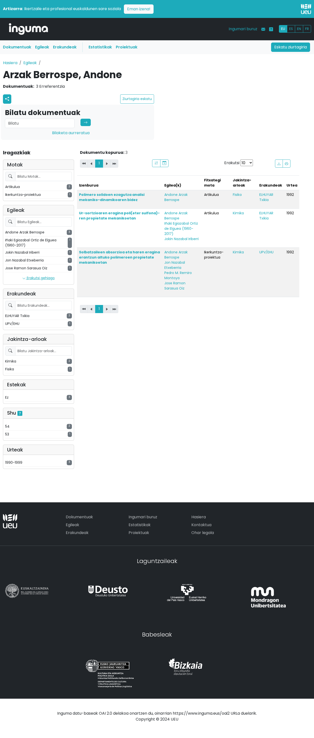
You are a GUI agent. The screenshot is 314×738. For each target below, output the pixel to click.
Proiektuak (126, 47)
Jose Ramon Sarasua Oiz (174, 286)
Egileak (42, 47)
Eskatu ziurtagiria (290, 47)
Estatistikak (100, 47)
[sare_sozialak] (7, 99)
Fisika (237, 194)
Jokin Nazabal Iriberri (181, 238)
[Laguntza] (271, 29)
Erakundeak (65, 47)
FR (307, 28)
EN (299, 28)
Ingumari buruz (243, 29)
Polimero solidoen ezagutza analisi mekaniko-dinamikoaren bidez (111, 197)
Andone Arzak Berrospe (176, 197)
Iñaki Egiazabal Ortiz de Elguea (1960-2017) (181, 228)
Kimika (238, 213)
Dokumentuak (17, 47)
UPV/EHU (266, 252)
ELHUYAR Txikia (266, 197)
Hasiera (10, 63)
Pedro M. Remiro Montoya (178, 275)
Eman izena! (138, 9)
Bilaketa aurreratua (71, 133)
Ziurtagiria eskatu (137, 98)
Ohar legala (202, 532)
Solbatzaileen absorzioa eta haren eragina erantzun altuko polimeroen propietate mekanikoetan (119, 257)
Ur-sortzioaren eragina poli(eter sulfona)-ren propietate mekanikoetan (119, 216)
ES (291, 28)
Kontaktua (201, 525)
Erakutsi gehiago (40, 277)
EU (283, 28)
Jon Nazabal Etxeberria (174, 265)
